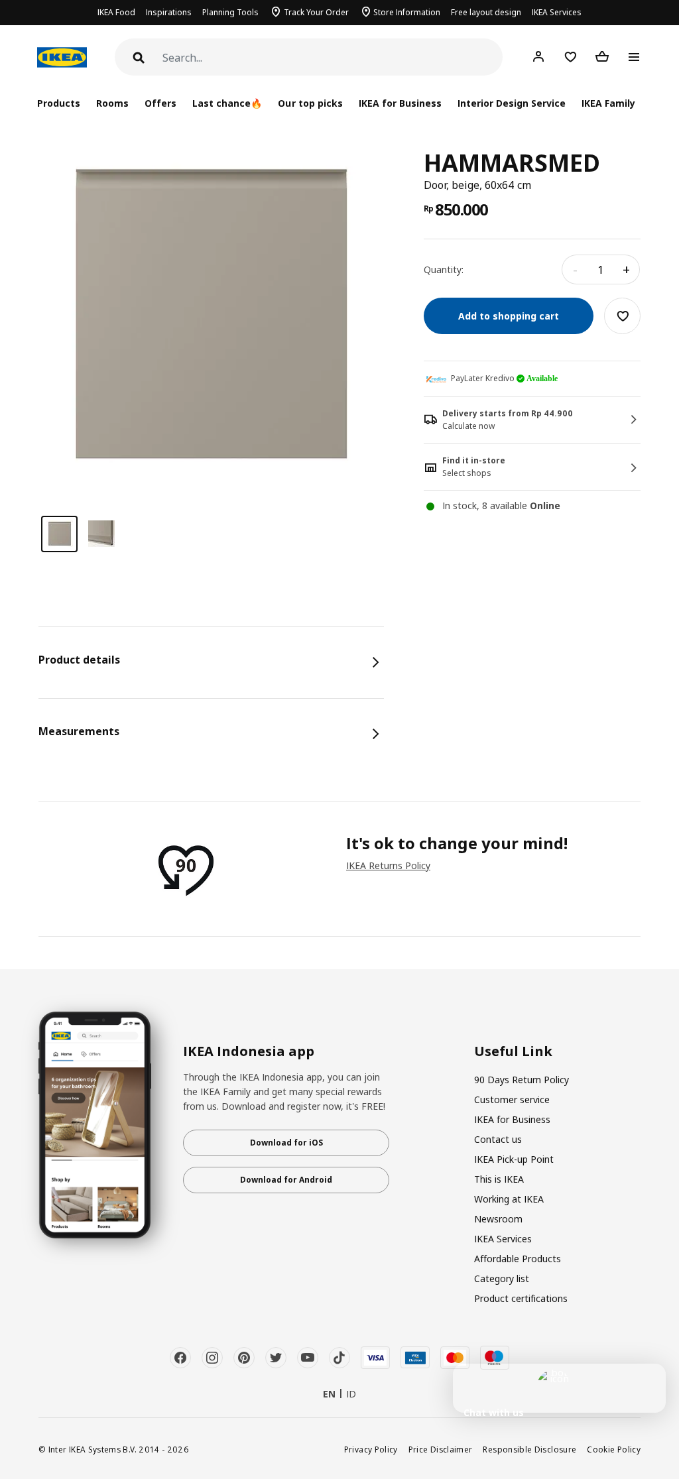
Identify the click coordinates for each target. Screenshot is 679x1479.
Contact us (498, 1139)
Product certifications (521, 1298)
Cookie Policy (614, 1449)
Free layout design (486, 12)
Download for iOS (286, 1142)
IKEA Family (608, 103)
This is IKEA (499, 1179)
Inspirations (169, 12)
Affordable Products (517, 1258)
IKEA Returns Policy (388, 865)
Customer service (512, 1099)
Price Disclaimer (440, 1449)
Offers (160, 103)
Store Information (406, 12)
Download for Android (286, 1179)
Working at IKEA (509, 1199)
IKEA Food (116, 12)
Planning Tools (230, 12)
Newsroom (498, 1219)
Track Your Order (316, 12)
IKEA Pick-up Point (514, 1159)
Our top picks (310, 103)
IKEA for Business (400, 103)
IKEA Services (557, 12)
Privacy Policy (371, 1449)
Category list (501, 1278)
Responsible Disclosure (529, 1449)
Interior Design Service (512, 103)
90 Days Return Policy (521, 1079)
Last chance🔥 (227, 103)
